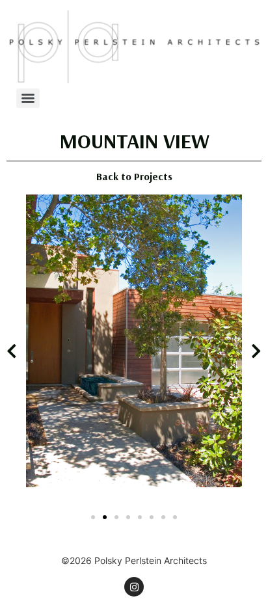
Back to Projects (134, 176)
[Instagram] (134, 587)
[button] (12, 351)
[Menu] (28, 98)
